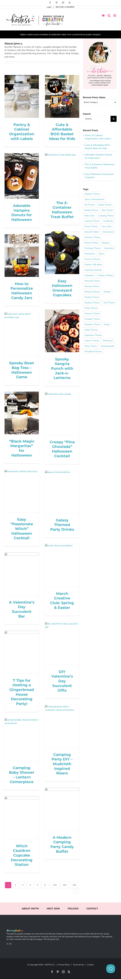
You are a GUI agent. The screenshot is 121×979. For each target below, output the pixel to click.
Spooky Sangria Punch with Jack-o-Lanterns (62, 368)
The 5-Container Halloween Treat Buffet (62, 209)
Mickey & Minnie (92, 291)
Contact (90, 964)
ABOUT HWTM (30, 908)
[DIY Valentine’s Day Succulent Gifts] (62, 643)
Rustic (107, 324)
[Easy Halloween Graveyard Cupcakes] (62, 252)
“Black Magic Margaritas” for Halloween (21, 448)
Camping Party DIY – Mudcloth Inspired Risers (62, 763)
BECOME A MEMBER (65, 7)
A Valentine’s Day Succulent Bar (21, 609)
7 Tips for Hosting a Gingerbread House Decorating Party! (21, 692)
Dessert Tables (92, 231)
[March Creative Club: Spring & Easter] (62, 565)
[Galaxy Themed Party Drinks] (62, 492)
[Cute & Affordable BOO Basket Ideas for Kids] (62, 96)
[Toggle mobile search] (109, 15)
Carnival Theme (92, 220)
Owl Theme (109, 302)
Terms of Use (78, 964)
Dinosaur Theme (92, 237)
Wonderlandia (107, 346)
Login (49, 7)
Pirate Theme (91, 308)
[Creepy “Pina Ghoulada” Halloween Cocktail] (62, 413)
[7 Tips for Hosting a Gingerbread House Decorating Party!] (22, 652)
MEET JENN (53, 908)
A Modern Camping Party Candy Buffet (62, 844)
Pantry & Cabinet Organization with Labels (21, 131)
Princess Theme (92, 313)
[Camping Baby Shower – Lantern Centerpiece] (22, 739)
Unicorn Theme (92, 340)
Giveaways (90, 253)
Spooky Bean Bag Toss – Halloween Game (21, 370)
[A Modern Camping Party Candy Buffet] (62, 809)
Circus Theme (91, 226)
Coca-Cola (106, 226)
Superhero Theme (93, 335)
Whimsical (108, 340)
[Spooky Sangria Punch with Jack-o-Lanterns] (62, 331)
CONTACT (92, 908)
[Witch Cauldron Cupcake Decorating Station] (22, 817)
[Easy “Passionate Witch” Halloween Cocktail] (22, 491)
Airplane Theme (92, 193)
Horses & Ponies (92, 259)
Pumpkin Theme (92, 318)
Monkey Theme (92, 297)
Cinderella (108, 220)
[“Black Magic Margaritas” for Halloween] (22, 413)
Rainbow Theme (92, 324)
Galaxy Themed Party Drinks (62, 525)
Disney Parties (91, 242)
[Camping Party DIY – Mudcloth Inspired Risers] (62, 726)
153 (55, 885)
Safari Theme (91, 329)
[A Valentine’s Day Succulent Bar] (22, 574)
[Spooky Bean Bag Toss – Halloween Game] (22, 334)
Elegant (105, 242)
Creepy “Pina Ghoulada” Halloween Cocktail (62, 449)
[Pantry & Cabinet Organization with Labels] (22, 96)
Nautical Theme (92, 302)
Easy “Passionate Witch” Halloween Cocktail (21, 528)
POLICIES (73, 908)
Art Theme (90, 204)
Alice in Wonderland (94, 199)
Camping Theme (106, 215)
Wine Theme (91, 346)
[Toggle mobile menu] (115, 15)
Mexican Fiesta (92, 286)
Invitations (89, 275)
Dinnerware (108, 231)
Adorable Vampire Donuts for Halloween (21, 212)
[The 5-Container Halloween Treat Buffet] (62, 174)
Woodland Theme (93, 351)
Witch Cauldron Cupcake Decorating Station (21, 855)
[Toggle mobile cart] (103, 15)
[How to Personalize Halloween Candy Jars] (22, 255)
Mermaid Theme (92, 280)
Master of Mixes (105, 275)
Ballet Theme (105, 204)
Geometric (109, 248)
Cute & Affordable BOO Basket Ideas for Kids (62, 131)
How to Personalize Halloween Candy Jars (21, 290)
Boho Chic (89, 215)
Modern (107, 291)
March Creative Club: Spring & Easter (62, 600)
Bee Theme (107, 210)
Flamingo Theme (92, 248)
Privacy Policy (64, 964)
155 (74, 885)
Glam (101, 253)
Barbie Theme (91, 210)
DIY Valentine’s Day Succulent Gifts (62, 681)
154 (64, 885)
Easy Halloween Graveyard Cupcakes (62, 288)
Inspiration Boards (93, 269)
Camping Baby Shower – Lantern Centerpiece (21, 774)
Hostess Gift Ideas (93, 264)
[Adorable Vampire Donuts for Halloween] (22, 176)
